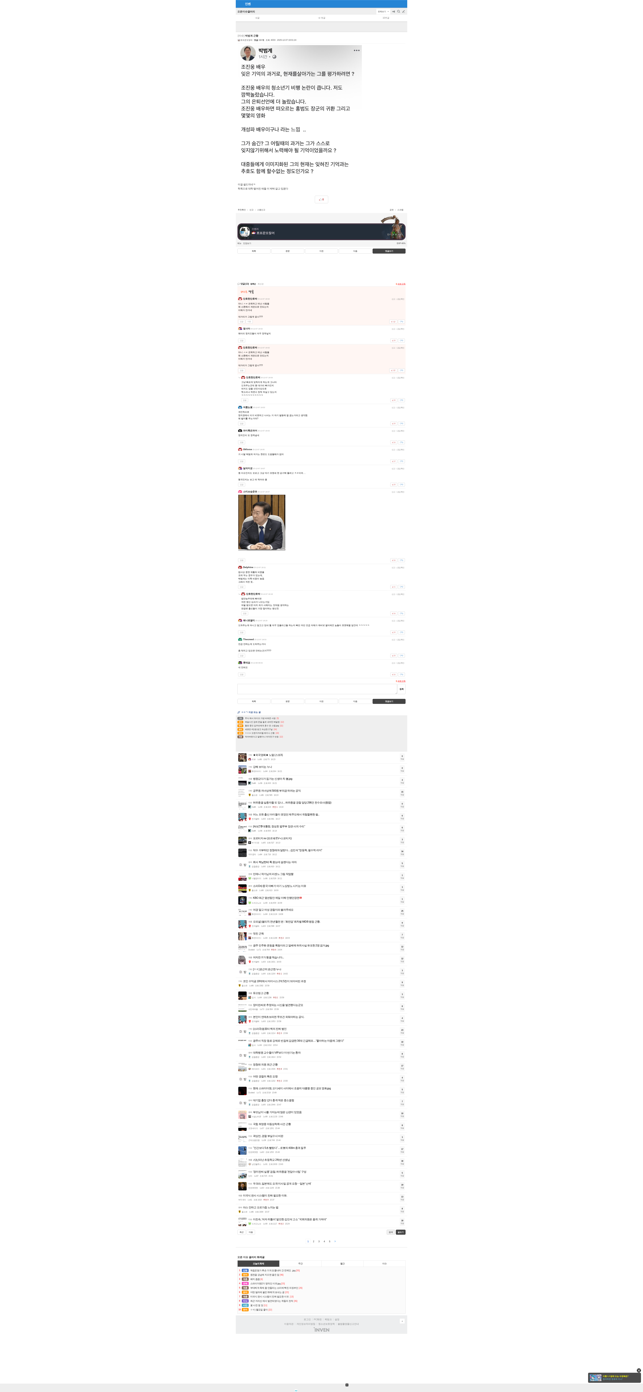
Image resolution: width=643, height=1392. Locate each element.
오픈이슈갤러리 (246, 11)
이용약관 (289, 1324)
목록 (254, 251)
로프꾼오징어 (246, 40)
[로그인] (397, 3)
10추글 (386, 18)
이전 (321, 251)
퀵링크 (328, 1319)
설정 (337, 1319)
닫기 (639, 1370)
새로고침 (402, 284)
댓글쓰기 (389, 251)
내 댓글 (321, 18)
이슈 (384, 1263)
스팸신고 (261, 210)
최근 (242, 1232)
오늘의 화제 (258, 1263)
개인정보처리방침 (306, 1324)
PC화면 (318, 1319)
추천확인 (242, 210)
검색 (391, 1232)
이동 (249, 321)
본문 (288, 251)
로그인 (307, 1319)
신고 (251, 210)
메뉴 (239, 243)
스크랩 (400, 210)
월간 (342, 1263)
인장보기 (247, 243)
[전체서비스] (403, 3)
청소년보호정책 (326, 1324)
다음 (355, 251)
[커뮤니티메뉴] (239, 3)
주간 (300, 1263)
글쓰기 (404, 11)
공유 (392, 210)
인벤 (248, 4)
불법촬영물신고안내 (348, 1324)
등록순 (253, 284)
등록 (402, 689)
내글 (257, 18)
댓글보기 (389, 701)
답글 (241, 321)
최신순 (261, 284)
